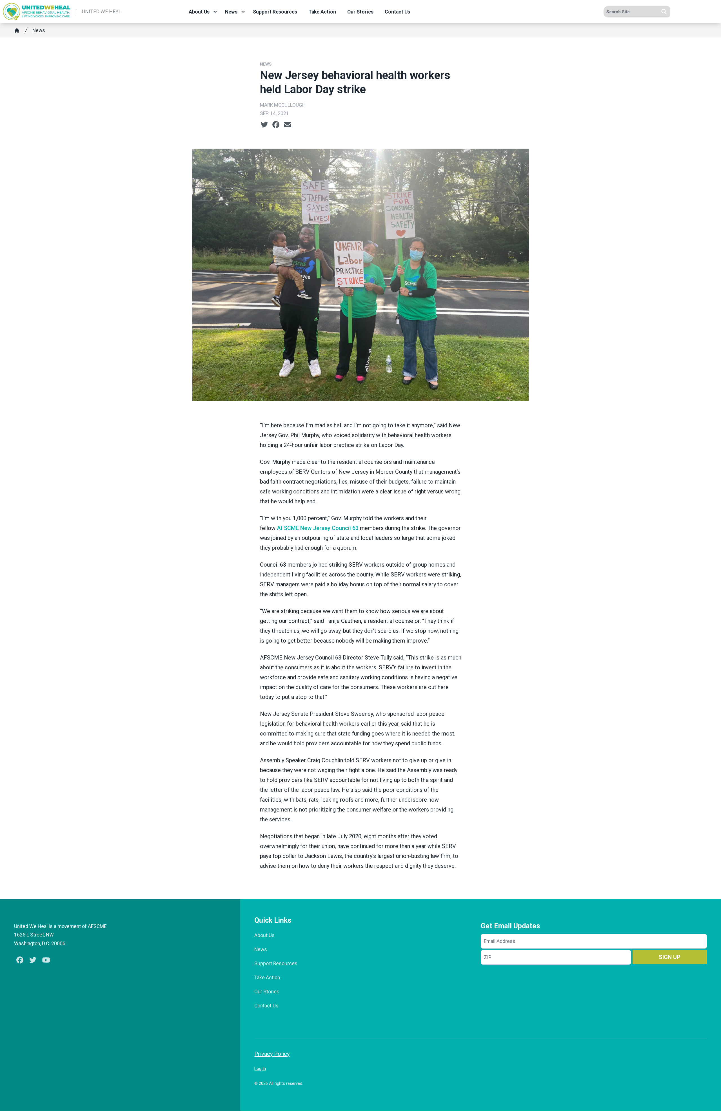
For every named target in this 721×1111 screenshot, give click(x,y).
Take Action (322, 12)
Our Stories (360, 12)
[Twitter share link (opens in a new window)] (264, 124)
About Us (199, 12)
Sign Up (669, 957)
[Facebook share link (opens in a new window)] (276, 124)
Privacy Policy (272, 1053)
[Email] (287, 124)
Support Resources (275, 12)
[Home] (17, 30)
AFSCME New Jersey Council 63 (318, 528)
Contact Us (397, 12)
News (231, 12)
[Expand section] (215, 12)
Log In (260, 1068)
